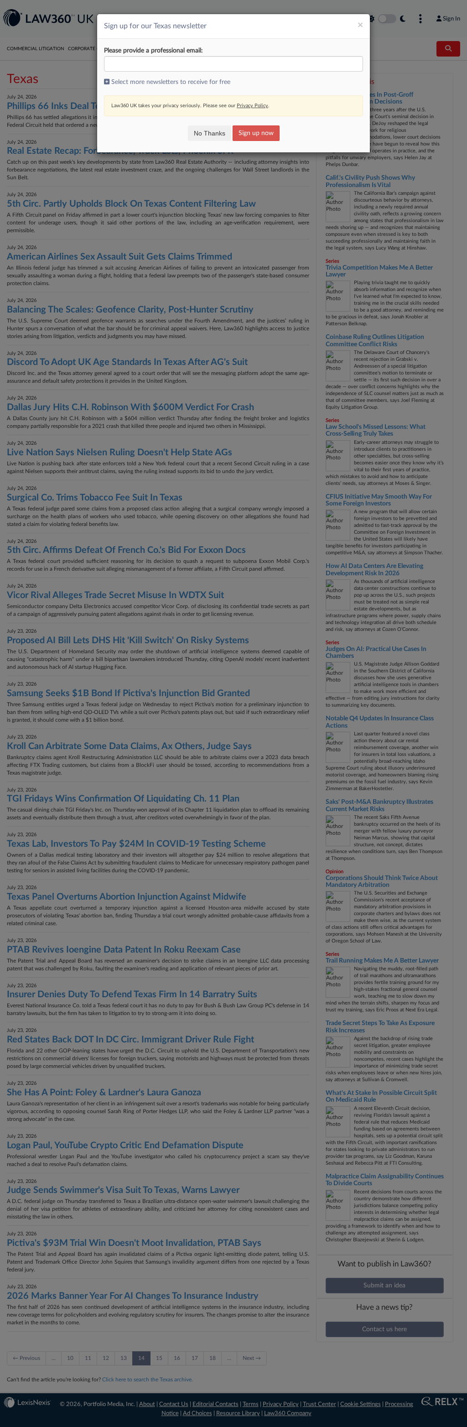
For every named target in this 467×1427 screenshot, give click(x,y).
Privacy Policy (252, 105)
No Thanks (209, 133)
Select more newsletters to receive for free (169, 82)
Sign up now (256, 133)
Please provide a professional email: (153, 50)
